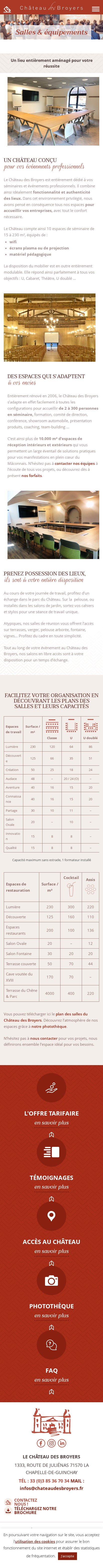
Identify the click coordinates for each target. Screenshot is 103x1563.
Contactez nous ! (25, 1502)
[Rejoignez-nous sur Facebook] (41, 1444)
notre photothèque (49, 1026)
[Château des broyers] (52, 1423)
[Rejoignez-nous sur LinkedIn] (62, 1444)
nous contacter (44, 1038)
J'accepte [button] (67, 1556)
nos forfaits (32, 475)
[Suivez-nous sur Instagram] (51, 1444)
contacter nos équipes (75, 463)
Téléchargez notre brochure (35, 1511)
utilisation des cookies (35, 1541)
